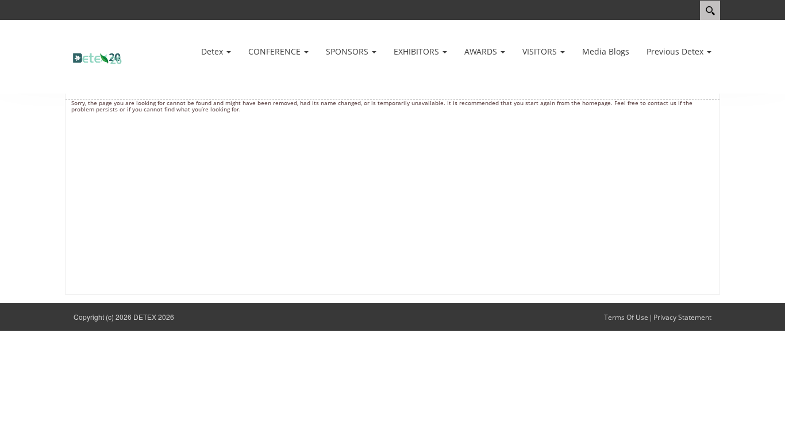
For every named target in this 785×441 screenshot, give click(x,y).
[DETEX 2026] (99, 56)
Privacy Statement (682, 317)
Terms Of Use (626, 317)
